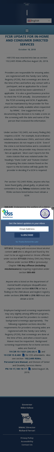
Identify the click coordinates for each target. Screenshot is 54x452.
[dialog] (27, 226)
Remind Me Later (31, 242)
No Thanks (20, 242)
